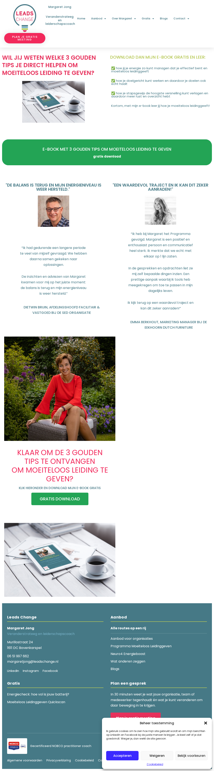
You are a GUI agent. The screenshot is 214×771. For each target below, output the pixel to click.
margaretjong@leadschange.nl (32, 661)
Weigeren (157, 755)
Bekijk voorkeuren (191, 755)
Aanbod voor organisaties (132, 638)
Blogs (164, 18)
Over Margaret (122, 18)
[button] (206, 723)
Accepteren (122, 755)
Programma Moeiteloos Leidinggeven (141, 646)
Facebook (50, 671)
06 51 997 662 (18, 656)
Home (81, 18)
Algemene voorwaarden (24, 760)
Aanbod (96, 18)
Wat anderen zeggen (128, 661)
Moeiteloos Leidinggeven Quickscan (36, 702)
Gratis (146, 18)
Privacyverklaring (58, 760)
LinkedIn (13, 671)
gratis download (60, 499)
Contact (179, 18)
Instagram (31, 671)
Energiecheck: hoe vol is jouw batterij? (38, 694)
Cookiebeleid (155, 764)
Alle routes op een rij (128, 628)
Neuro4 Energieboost (128, 653)
